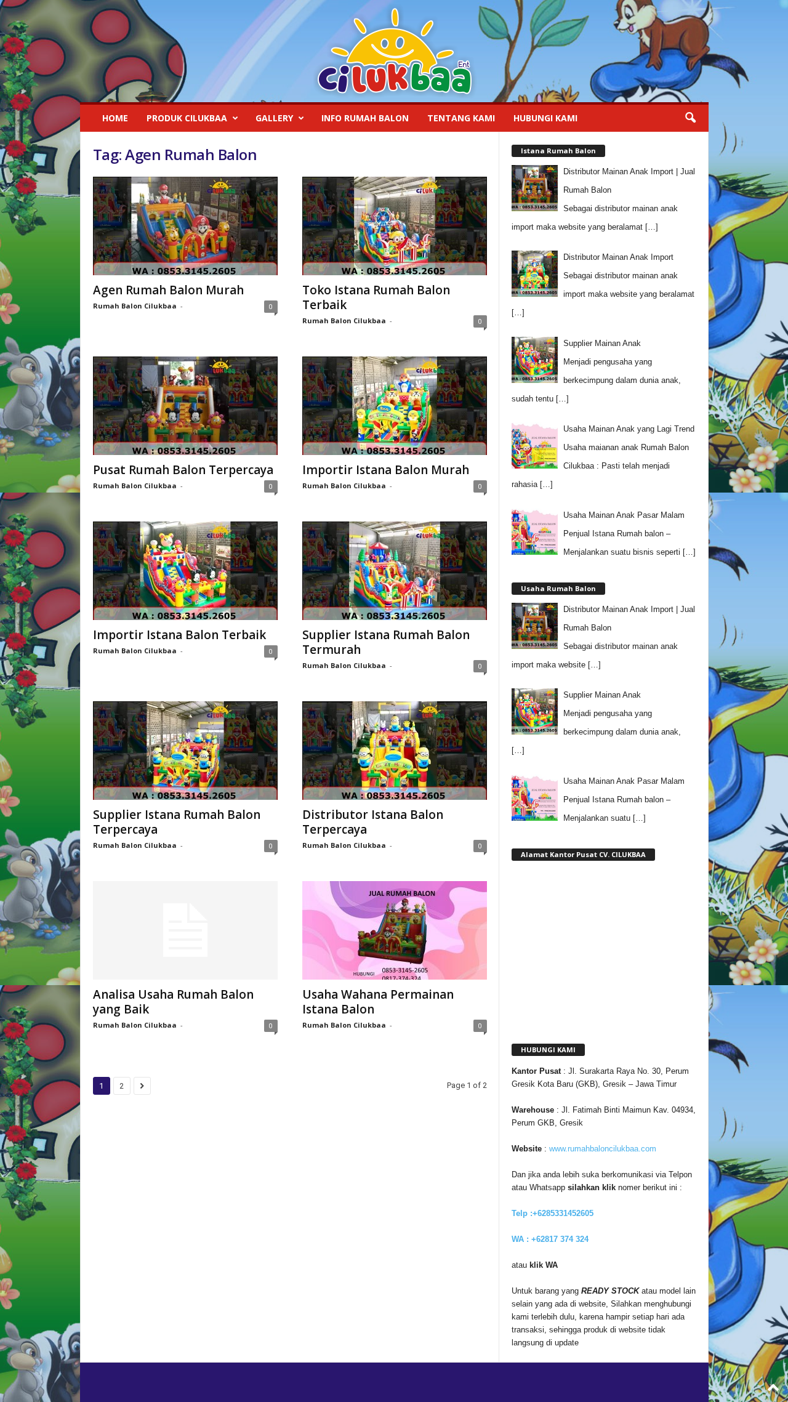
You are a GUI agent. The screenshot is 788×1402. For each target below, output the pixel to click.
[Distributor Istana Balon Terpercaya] (394, 750)
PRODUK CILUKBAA (187, 118)
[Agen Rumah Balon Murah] (185, 226)
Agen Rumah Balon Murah (168, 290)
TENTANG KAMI (461, 118)
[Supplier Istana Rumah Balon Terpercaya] (185, 750)
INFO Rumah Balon (365, 118)
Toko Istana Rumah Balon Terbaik (376, 297)
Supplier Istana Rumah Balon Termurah (386, 642)
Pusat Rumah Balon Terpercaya (183, 470)
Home (115, 118)
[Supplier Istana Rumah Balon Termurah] (394, 571)
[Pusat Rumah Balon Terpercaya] (185, 406)
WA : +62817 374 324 (551, 1239)
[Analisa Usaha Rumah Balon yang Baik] (185, 930)
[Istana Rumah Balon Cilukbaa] (394, 51)
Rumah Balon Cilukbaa (135, 305)
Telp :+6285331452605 (552, 1213)
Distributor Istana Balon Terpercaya (372, 822)
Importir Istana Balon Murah (385, 470)
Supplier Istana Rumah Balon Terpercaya (176, 822)
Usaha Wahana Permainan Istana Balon (378, 1001)
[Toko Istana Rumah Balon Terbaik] (394, 226)
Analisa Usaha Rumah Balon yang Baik (173, 1001)
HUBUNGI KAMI (545, 118)
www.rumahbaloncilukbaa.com (602, 1148)
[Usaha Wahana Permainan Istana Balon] (394, 930)
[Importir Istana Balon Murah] (394, 406)
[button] (690, 118)
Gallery (274, 118)
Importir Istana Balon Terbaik (179, 635)
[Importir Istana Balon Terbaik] (185, 571)
